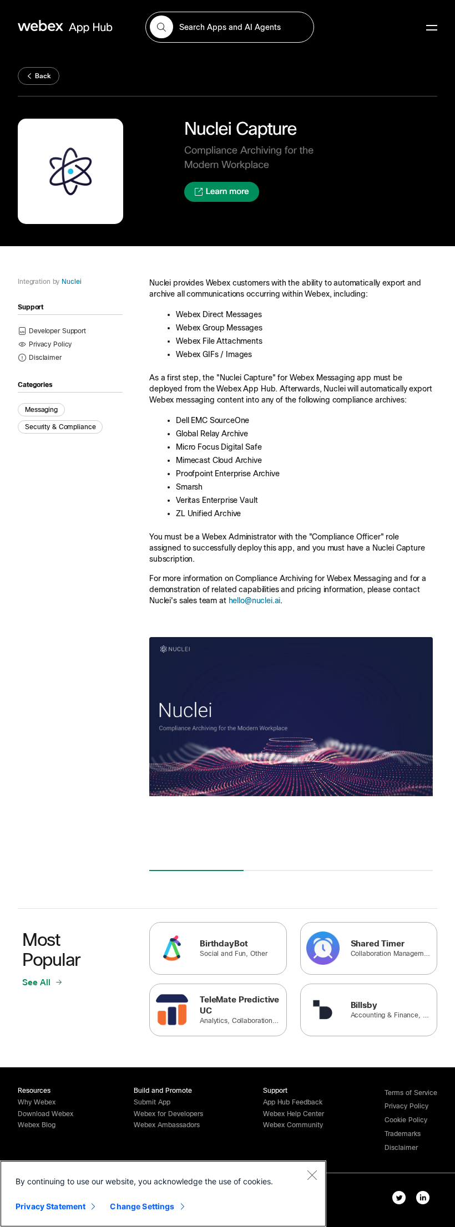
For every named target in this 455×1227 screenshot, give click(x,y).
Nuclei (71, 282)
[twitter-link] (399, 1197)
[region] (163, 1193)
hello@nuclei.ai (255, 600)
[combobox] (229, 27)
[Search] (161, 27)
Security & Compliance (60, 427)
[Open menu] (432, 27)
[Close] (311, 1174)
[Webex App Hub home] (75, 26)
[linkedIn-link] (422, 1197)
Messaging (41, 410)
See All (37, 982)
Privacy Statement (50, 1206)
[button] (45, 357)
